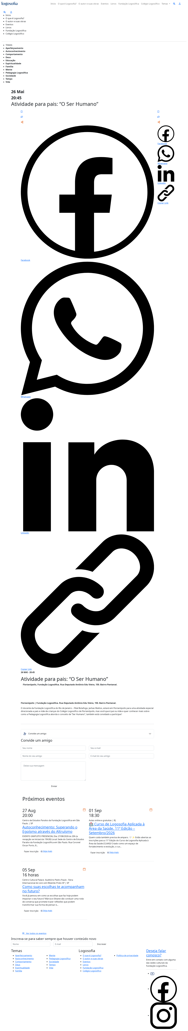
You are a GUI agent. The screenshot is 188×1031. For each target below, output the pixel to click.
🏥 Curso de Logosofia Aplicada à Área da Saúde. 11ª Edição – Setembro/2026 (117, 828)
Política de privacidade (127, 955)
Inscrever (101, 944)
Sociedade (11, 75)
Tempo (9, 78)
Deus (8, 57)
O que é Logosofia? (67, 3)
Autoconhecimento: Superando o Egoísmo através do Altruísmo (49, 829)
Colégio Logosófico (150, 3)
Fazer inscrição (31, 851)
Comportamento (14, 54)
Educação (10, 60)
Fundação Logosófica (128, 3)
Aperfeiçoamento (14, 48)
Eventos (105, 3)
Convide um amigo (37, 733)
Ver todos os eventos (35, 933)
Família (9, 66)
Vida (8, 81)
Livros (113, 3)
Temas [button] (165, 3)
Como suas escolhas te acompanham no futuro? (53, 888)
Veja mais (47, 851)
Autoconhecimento (15, 51)
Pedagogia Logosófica (17, 72)
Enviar (54, 786)
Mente (9, 69)
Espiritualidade (13, 63)
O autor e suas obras (89, 3)
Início (53, 3)
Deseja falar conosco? (156, 952)
